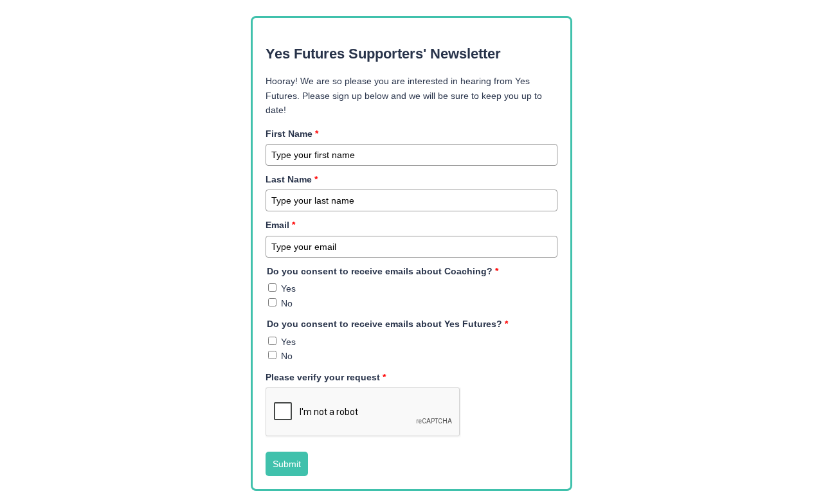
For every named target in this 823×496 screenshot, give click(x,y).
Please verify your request (326, 377)
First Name (292, 133)
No (287, 303)
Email (280, 225)
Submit (287, 464)
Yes (288, 288)
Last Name (292, 179)
